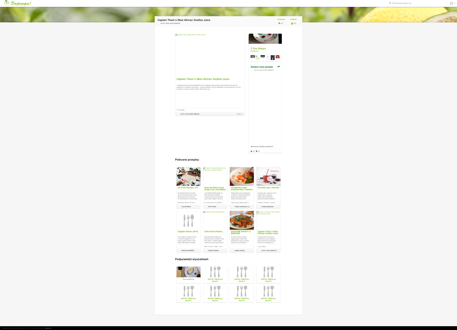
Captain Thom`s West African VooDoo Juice (268, 232)
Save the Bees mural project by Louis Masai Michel (215, 189)
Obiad (232, 202)
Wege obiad (243, 202)
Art (205, 202)
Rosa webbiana (188, 279)
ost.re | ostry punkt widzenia (264, 70)
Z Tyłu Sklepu (181, 110)
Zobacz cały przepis (262, 66)
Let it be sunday (194, 202)
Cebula (237, 202)
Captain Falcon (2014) (188, 231)
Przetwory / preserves (269, 202)
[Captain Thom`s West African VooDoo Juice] (258, 57)
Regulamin (48, 328)
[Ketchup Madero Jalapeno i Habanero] (253, 57)
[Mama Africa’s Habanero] (273, 57)
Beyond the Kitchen (183, 202)
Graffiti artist (220, 202)
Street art (213, 202)
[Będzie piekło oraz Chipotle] (268, 57)
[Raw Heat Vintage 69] (278, 57)
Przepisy (260, 202)
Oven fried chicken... (214, 231)
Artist (208, 202)
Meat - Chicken (208, 246)
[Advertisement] (265, 106)
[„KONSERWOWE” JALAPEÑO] (263, 57)
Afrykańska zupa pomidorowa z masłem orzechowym (242, 189)
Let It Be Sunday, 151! (188, 187)
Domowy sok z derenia (268, 187)
